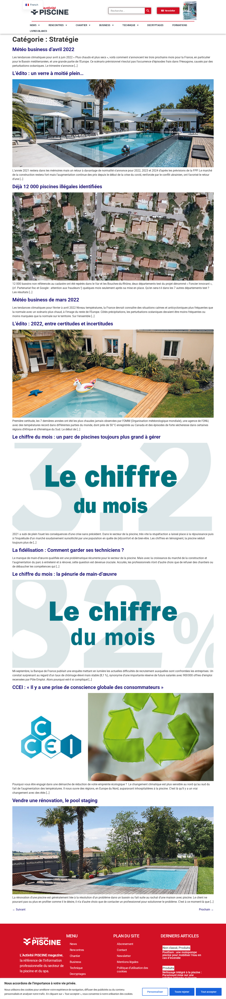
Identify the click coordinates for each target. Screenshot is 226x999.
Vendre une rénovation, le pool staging (54, 800)
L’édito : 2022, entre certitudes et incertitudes (62, 324)
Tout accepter (208, 991)
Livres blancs (38, 31)
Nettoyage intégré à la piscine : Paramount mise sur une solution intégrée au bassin (182, 975)
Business (104, 25)
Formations (179, 25)
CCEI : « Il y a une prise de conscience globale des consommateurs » (87, 687)
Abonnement (125, 944)
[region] (113, 988)
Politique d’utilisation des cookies (132, 969)
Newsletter (124, 956)
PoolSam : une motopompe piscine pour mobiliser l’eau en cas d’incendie (181, 955)
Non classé (170, 948)
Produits (184, 948)
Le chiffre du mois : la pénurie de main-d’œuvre (64, 574)
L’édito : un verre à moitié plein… (48, 73)
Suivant (18, 909)
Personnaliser (155, 991)
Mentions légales (127, 962)
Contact (122, 950)
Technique (128, 25)
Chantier (81, 25)
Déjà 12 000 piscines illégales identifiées (57, 186)
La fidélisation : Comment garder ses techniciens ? (68, 550)
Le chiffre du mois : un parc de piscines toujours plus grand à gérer (86, 437)
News (33, 25)
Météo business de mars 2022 (45, 300)
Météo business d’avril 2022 (43, 49)
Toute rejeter (182, 991)
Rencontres (56, 25)
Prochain (206, 909)
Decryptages (155, 25)
